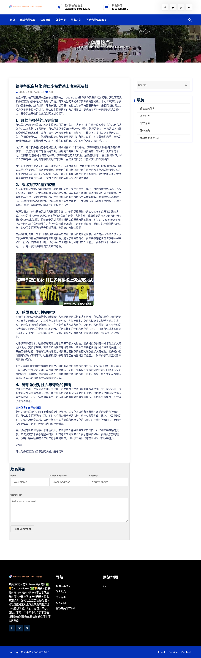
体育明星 (61, 20)
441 (51, 91)
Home (75, 47)
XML (105, 586)
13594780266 (120, 9)
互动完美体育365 (96, 20)
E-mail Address (58, 475)
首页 (12, 20)
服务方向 (76, 20)
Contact (186, 652)
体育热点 (46, 20)
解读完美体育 (27, 20)
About (161, 652)
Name (13, 475)
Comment (16, 495)
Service (173, 652)
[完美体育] (30, 6)
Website (93, 475)
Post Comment (22, 528)
